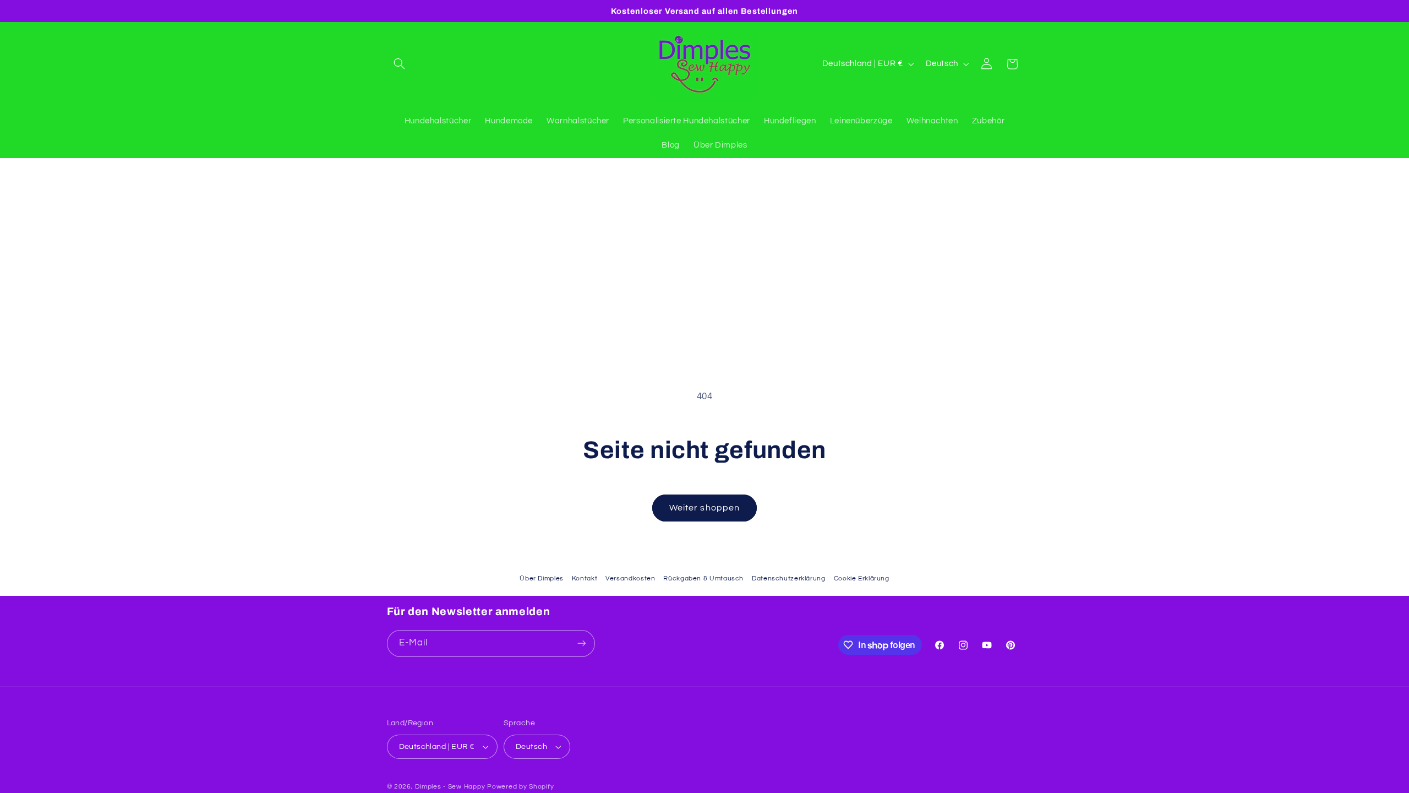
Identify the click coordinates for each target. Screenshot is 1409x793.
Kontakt (584, 578)
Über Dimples (542, 578)
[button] (399, 64)
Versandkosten (630, 578)
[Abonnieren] (581, 643)
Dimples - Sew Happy (450, 787)
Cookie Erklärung (861, 578)
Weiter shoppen (704, 507)
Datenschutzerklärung (789, 578)
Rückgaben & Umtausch (703, 578)
